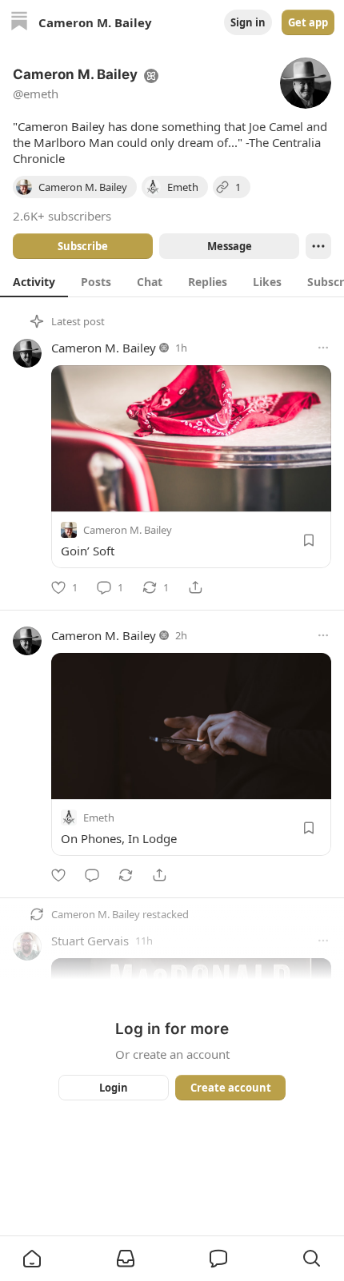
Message (229, 246)
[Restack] (125, 875)
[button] (32, 1258)
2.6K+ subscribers (62, 216)
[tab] (34, 281)
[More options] (323, 347)
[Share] (195, 587)
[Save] (309, 540)
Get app (308, 22)
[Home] (19, 22)
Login (113, 1087)
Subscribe (83, 246)
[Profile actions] (318, 246)
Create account (230, 1087)
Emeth (98, 817)
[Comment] (92, 875)
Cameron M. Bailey (103, 348)
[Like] (58, 875)
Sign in (248, 22)
